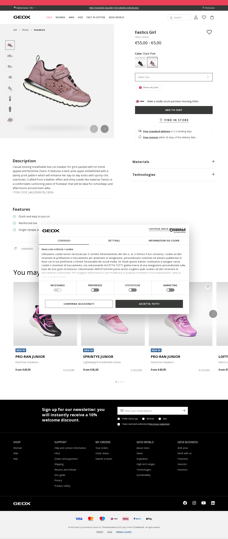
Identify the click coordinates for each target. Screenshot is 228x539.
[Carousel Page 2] (118, 381)
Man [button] (71, 17)
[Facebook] (185, 503)
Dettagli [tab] (114, 240)
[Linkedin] (213, 503)
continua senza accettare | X (167, 228)
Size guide (59, 475)
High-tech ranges (146, 464)
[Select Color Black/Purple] (140, 62)
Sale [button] (49, 17)
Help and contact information (70, 448)
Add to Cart (173, 110)
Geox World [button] (116, 17)
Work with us (185, 453)
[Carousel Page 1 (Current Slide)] (116, 381)
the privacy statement (159, 424)
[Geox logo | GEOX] (22, 503)
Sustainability (144, 475)
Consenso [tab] (64, 240)
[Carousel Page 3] (120, 381)
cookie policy (58, 276)
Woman (150, 418)
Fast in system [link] (95, 17)
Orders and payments (66, 458)
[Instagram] (194, 503)
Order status (102, 453)
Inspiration (142, 458)
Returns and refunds (65, 469)
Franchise (183, 458)
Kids (15, 458)
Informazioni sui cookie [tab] (164, 240)
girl (15, 29)
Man (165, 418)
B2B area (183, 448)
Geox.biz (182, 464)
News (140, 453)
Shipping (58, 464)
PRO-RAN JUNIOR (30, 356)
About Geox (143, 448)
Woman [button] (60, 17)
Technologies (143, 174)
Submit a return (103, 458)
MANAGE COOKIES (124, 532)
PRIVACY (99, 532)
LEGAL (109, 532)
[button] (94, 129)
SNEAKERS (27, 248)
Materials (140, 161)
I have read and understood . (146, 424)
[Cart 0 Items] (211, 20)
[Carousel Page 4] (123, 381)
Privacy (58, 480)
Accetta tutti (149, 303)
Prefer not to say (130, 418)
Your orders (101, 448)
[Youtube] (203, 503)
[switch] (95, 290)
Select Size (143, 77)
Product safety (62, 485)
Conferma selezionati (79, 303)
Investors (183, 469)
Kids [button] (80, 17)
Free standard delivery (156, 131)
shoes (25, 29)
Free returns (150, 137)
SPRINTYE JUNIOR (98, 356)
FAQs (57, 453)
